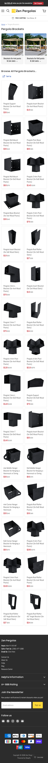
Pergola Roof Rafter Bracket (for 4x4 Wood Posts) (35, 580)
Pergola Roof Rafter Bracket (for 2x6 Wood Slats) (35, 252)
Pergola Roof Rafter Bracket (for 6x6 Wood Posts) (35, 507)
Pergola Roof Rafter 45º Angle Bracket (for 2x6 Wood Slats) (11, 616)
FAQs (3, 663)
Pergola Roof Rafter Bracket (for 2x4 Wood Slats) (35, 325)
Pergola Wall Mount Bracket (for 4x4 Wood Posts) (12, 143)
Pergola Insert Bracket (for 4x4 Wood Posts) (35, 105)
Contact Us (5, 657)
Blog (2, 666)
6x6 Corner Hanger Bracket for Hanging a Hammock (11, 543)
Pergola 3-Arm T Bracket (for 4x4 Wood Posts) (12, 325)
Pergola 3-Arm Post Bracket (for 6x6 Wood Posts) (35, 179)
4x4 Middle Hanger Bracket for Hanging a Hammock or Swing (11, 471)
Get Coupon (38, 3)
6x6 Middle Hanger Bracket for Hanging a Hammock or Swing (35, 471)
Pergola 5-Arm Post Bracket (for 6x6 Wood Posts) (35, 543)
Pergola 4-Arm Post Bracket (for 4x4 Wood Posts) (12, 361)
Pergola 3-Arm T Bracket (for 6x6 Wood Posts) (12, 434)
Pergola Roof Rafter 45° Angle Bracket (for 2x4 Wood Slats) (35, 616)
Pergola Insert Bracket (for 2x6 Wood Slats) (11, 250)
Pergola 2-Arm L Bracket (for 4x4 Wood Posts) (12, 288)
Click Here (11, 651)
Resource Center (7, 669)
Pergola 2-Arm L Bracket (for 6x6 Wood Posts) (12, 398)
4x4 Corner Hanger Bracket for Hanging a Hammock (11, 507)
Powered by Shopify (24, 758)
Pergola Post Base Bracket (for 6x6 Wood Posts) (35, 143)
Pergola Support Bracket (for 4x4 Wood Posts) (12, 106)
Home (3, 24)
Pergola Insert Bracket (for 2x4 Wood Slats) (35, 287)
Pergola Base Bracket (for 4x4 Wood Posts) (11, 214)
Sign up (38, 705)
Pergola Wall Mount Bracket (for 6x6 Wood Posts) (12, 179)
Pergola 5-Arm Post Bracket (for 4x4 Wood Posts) (12, 580)
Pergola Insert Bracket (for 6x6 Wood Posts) (35, 433)
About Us (4, 660)
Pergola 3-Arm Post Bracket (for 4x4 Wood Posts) (35, 215)
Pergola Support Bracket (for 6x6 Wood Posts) (35, 398)
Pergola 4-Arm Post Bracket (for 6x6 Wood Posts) (35, 361)
